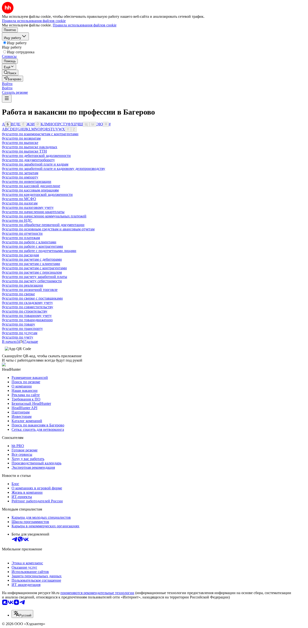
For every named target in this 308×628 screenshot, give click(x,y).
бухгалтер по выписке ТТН (24, 151)
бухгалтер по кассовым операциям (30, 190)
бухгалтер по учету (17, 337)
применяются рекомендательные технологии (97, 593)
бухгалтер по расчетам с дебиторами (32, 259)
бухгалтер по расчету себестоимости (32, 281)
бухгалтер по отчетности (22, 233)
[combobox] (22, 614)
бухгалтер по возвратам (21, 138)
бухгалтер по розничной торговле (30, 290)
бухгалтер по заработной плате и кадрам (35, 164)
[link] (10, 73)
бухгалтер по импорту (20, 177)
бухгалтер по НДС (17, 220)
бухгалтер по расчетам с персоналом (32, 272)
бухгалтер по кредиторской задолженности (37, 194)
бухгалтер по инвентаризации (26, 181)
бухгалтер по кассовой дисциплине (31, 186)
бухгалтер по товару (18, 324)
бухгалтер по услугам (19, 333)
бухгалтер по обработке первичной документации (43, 225)
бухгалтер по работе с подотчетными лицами (39, 251)
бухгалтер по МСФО (19, 199)
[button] (7, 84)
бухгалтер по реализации (22, 285)
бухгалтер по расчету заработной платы (34, 277)
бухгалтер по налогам (20, 203)
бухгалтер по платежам (21, 238)
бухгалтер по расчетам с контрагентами (34, 268)
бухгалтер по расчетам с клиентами (31, 264)
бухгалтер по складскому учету (27, 303)
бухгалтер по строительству (24, 311)
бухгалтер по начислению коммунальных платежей (44, 216)
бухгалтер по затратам (20, 173)
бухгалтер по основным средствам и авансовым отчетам (48, 229)
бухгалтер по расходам (20, 255)
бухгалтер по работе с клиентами (29, 242)
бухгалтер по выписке (20, 143)
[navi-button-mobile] (7, 99)
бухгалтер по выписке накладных (29, 147)
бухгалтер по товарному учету (27, 316)
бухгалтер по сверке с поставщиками (32, 298)
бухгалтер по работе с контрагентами (32, 246)
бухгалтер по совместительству (27, 307)
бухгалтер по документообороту (28, 160)
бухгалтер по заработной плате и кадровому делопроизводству (53, 168)
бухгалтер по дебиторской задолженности (36, 156)
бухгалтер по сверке (18, 294)
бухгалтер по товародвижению (27, 320)
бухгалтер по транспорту (22, 328)
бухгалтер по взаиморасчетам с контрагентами (40, 134)
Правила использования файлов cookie (84, 25)
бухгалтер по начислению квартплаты (33, 212)
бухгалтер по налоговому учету (28, 207)
